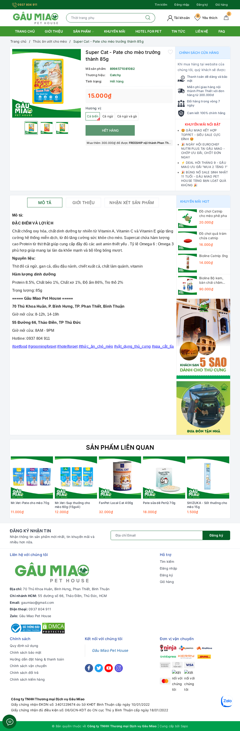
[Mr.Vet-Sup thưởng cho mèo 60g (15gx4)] (76, 477)
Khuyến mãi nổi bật (203, 124)
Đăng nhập (181, 4)
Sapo (184, 726)
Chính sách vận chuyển (28, 666)
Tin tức (178, 31)
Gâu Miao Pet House (35, 616)
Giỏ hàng (221, 4)
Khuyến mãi (114, 31)
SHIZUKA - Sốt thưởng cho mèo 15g (207, 505)
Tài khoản (181, 18)
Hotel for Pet (148, 31)
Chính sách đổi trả (24, 673)
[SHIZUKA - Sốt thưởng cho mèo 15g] (208, 477)
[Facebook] (89, 668)
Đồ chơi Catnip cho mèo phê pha (213, 213)
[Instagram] (119, 668)
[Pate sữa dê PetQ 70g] (164, 477)
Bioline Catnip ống (213, 256)
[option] (46, 83)
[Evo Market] (203, 338)
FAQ (221, 31)
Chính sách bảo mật (25, 652)
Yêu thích (207, 18)
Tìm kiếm (161, 4)
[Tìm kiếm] (148, 17)
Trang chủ (25, 31)
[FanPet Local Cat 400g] (120, 477)
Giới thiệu (54, 31)
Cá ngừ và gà (127, 116)
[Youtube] (109, 668)
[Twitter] (99, 668)
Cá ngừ (107, 116)
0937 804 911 (27, 4)
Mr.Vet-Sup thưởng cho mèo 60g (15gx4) (72, 505)
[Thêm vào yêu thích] (170, 52)
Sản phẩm (82, 31)
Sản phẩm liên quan (120, 447)
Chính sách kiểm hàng (27, 679)
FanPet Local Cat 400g (116, 503)
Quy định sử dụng (24, 646)
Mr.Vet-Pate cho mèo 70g (30, 503)
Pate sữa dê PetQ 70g (159, 503)
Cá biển (92, 116)
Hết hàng (110, 130)
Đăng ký (202, 4)
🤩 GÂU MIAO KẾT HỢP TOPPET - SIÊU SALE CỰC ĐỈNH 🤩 (201, 134)
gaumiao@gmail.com (37, 602)
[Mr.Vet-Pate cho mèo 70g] (32, 477)
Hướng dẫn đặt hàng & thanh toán (37, 659)
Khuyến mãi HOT (194, 201)
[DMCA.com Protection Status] (53, 628)
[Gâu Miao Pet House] (35, 17)
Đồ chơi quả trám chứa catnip (212, 235)
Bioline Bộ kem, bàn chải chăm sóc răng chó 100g (211, 280)
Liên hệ (201, 31)
